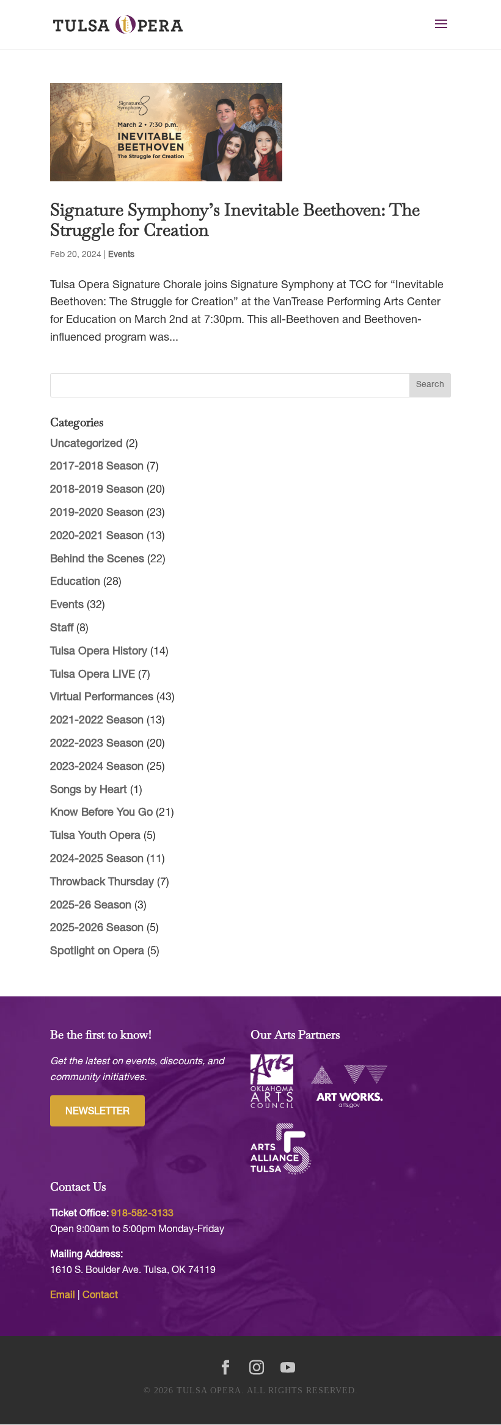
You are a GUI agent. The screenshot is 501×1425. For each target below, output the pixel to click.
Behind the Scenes (97, 559)
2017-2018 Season (97, 467)
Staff (61, 628)
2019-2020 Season (97, 513)
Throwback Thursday (102, 882)
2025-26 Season (90, 906)
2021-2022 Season (97, 721)
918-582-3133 (142, 1213)
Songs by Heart (88, 790)
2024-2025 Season (97, 859)
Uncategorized (86, 444)
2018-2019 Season (97, 490)
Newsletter (97, 1112)
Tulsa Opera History (98, 652)
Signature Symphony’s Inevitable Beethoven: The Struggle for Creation (235, 219)
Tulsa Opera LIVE (92, 675)
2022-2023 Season (97, 744)
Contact (100, 1295)
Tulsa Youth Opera (95, 836)
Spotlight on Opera (97, 951)
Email (62, 1295)
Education (75, 582)
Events (121, 255)
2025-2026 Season (97, 928)
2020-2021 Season (97, 536)
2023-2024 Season (97, 767)
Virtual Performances (101, 697)
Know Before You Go (101, 813)
